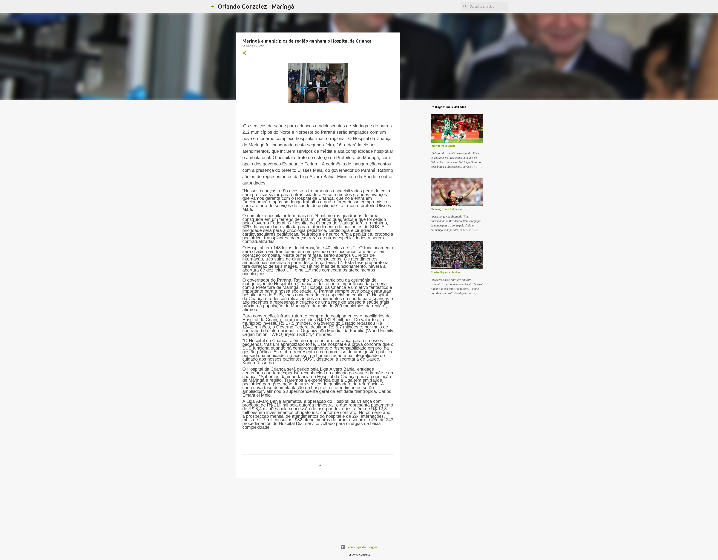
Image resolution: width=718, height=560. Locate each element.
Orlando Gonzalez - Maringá (256, 6)
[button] (244, 53)
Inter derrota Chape (443, 145)
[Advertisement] (318, 510)
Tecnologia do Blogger (361, 547)
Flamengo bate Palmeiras (446, 209)
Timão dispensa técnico (445, 272)
